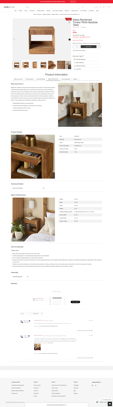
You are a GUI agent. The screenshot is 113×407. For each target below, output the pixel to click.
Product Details (29, 79)
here (28, 110)
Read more (50, 342)
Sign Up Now (74, 1)
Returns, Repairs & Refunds (18, 390)
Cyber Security (55, 390)
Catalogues (76, 385)
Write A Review (75, 302)
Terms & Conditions (56, 393)
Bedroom (39, 14)
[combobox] (54, 7)
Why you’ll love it (18, 79)
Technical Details (41, 79)
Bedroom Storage (46, 14)
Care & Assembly (66, 79)
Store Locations (37, 385)
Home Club (36, 393)
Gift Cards (76, 387)
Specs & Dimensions (53, 79)
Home (35, 14)
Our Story (36, 390)
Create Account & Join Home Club (59, 385)
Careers (35, 396)
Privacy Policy (55, 387)
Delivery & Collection (16, 387)
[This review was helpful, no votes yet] (89, 330)
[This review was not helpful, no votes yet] (91, 330)
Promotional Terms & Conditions (59, 396)
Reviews (75, 79)
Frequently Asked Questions (18, 385)
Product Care (14, 393)
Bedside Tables (55, 14)
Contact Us (96, 7)
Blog (75, 390)
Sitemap (75, 393)
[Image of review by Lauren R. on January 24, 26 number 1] (37, 347)
